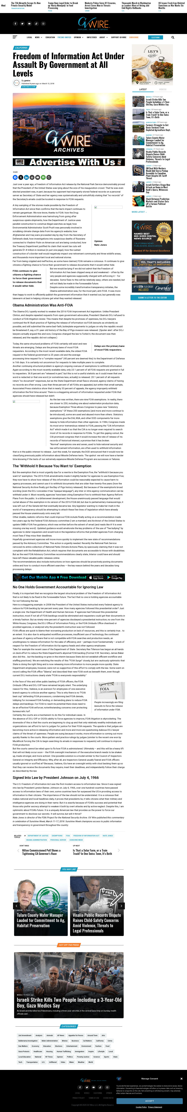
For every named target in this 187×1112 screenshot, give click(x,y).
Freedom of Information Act (86, 836)
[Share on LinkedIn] (26, 177)
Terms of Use (94, 1097)
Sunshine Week (76, 840)
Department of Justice (38, 836)
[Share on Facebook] (15, 177)
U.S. (111, 11)
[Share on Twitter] (20, 177)
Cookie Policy (141, 1107)
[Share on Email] (37, 177)
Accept (149, 1101)
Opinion (76, 910)
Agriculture (151, 122)
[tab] (143, 89)
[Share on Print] (32, 177)
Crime (75, 11)
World (19, 995)
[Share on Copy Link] (48, 177)
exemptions (57, 836)
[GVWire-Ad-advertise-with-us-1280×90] (69, 165)
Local (77, 1092)
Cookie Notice (108, 1097)
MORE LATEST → (139, 212)
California (21, 47)
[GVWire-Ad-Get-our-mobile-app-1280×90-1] (69, 580)
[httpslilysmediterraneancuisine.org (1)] (152, 85)
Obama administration (36, 840)
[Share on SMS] (43, 177)
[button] (181, 1078)
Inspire (20, 910)
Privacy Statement (155, 1107)
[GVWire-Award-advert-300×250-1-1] (152, 254)
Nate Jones (108, 836)
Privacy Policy (78, 1097)
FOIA (68, 836)
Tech (148, 110)
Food (39, 11)
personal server (58, 840)
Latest (148, 166)
